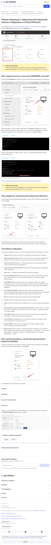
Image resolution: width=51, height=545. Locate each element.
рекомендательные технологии (20, 536)
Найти (46, 6)
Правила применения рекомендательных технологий (13, 518)
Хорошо (25, 541)
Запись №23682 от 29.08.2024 (38, 510)
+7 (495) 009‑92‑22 (6, 526)
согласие (8, 468)
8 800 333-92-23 (5, 521)
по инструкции (43, 69)
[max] (9, 531)
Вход (47, 2)
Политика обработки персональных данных (11, 516)
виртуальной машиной (16, 26)
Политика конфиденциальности (8, 513)
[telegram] (42, 531)
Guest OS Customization (25, 189)
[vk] (25, 531)
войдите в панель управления (32, 26)
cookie (10, 536)
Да (7, 439)
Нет (14, 439)
